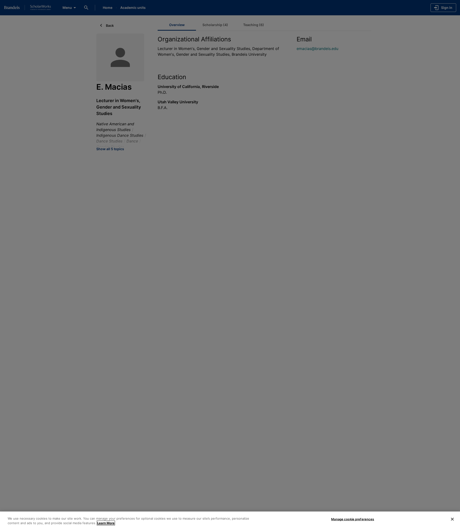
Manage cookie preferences (352, 519)
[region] (230, 520)
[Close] (452, 519)
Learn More (106, 523)
